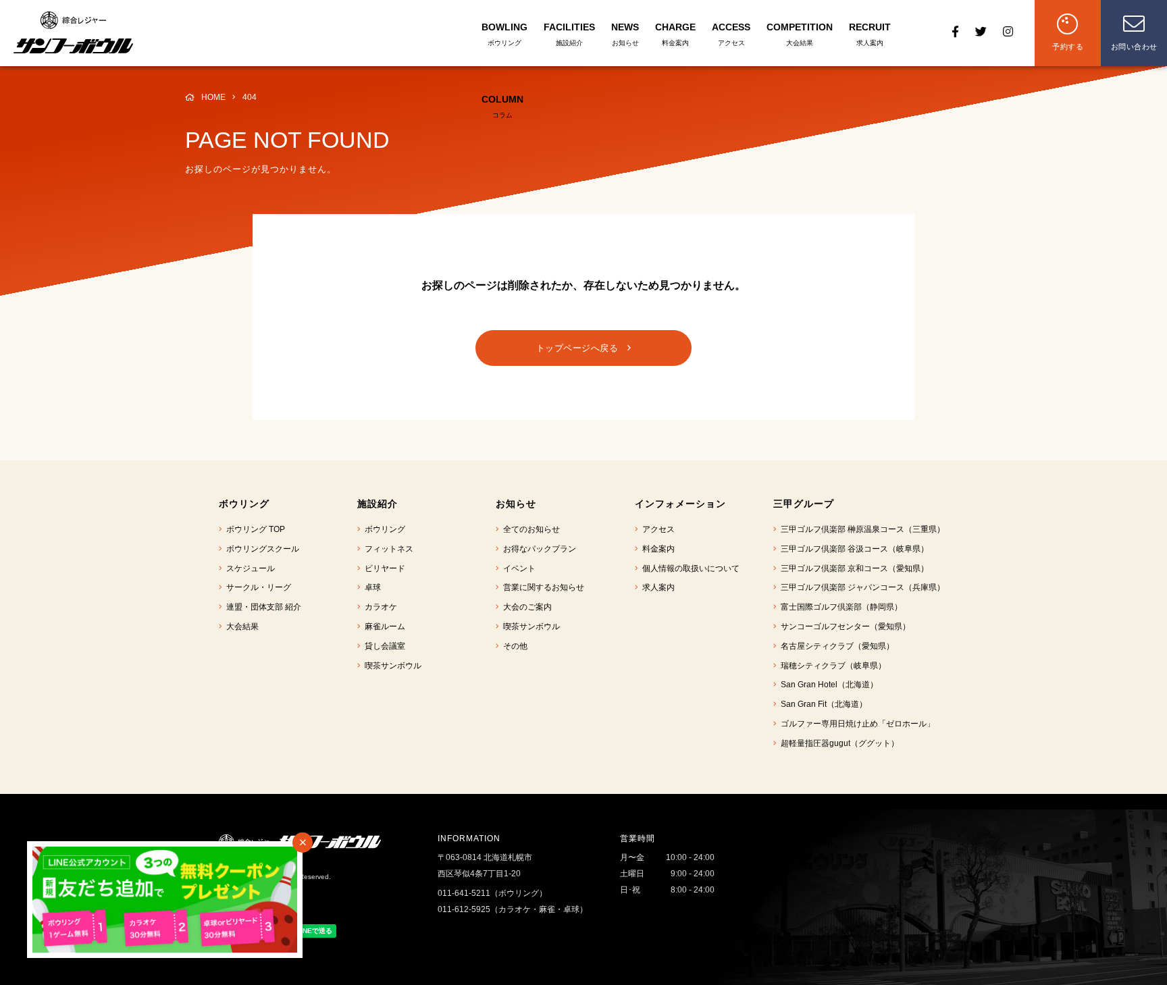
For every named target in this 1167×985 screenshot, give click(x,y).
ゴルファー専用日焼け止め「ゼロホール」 (856, 723)
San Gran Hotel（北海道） (827, 684)
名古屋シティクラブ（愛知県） (835, 646)
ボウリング (383, 529)
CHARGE (675, 34)
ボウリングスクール (260, 549)
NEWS (625, 34)
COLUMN (502, 106)
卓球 (371, 587)
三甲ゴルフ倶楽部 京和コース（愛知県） (853, 568)
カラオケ (379, 607)
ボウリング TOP (253, 529)
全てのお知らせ (529, 529)
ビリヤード (383, 568)
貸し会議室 (383, 646)
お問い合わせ (1134, 47)
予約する (1067, 47)
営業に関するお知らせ (541, 587)
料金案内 (656, 549)
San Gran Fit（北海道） (822, 704)
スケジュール (248, 568)
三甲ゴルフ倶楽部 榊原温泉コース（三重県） (861, 529)
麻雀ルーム (383, 626)
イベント (517, 568)
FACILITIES (569, 34)
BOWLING (504, 34)
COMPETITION (800, 34)
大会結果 (240, 626)
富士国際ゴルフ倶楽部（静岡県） (839, 607)
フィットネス (387, 549)
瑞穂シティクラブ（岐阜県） (831, 665)
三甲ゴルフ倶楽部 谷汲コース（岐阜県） (853, 549)
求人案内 (656, 587)
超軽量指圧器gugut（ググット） (838, 743)
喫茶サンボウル (391, 665)
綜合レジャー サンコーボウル (73, 32)
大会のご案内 (525, 607)
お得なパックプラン (537, 549)
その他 (513, 646)
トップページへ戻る (581, 348)
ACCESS (731, 34)
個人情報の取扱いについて (689, 568)
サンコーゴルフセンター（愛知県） (843, 626)
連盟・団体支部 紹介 (261, 607)
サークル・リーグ (256, 587)
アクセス (656, 529)
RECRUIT (870, 34)
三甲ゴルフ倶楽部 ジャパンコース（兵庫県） (861, 587)
